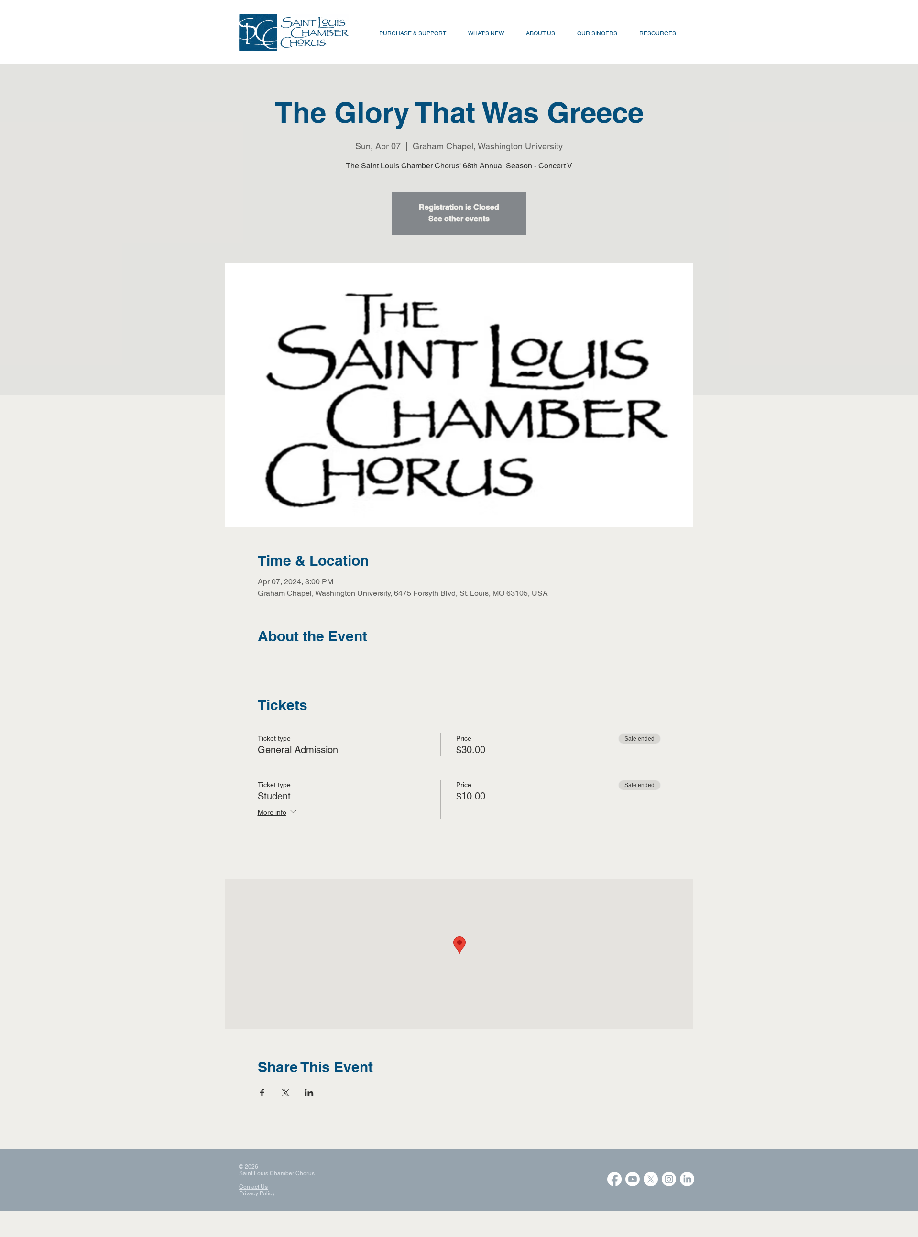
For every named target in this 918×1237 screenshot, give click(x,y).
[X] (651, 1179)
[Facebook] (614, 1179)
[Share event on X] (285, 1092)
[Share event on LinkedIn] (309, 1092)
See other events (459, 218)
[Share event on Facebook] (262, 1092)
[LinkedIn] (687, 1179)
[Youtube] (632, 1179)
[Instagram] (669, 1179)
